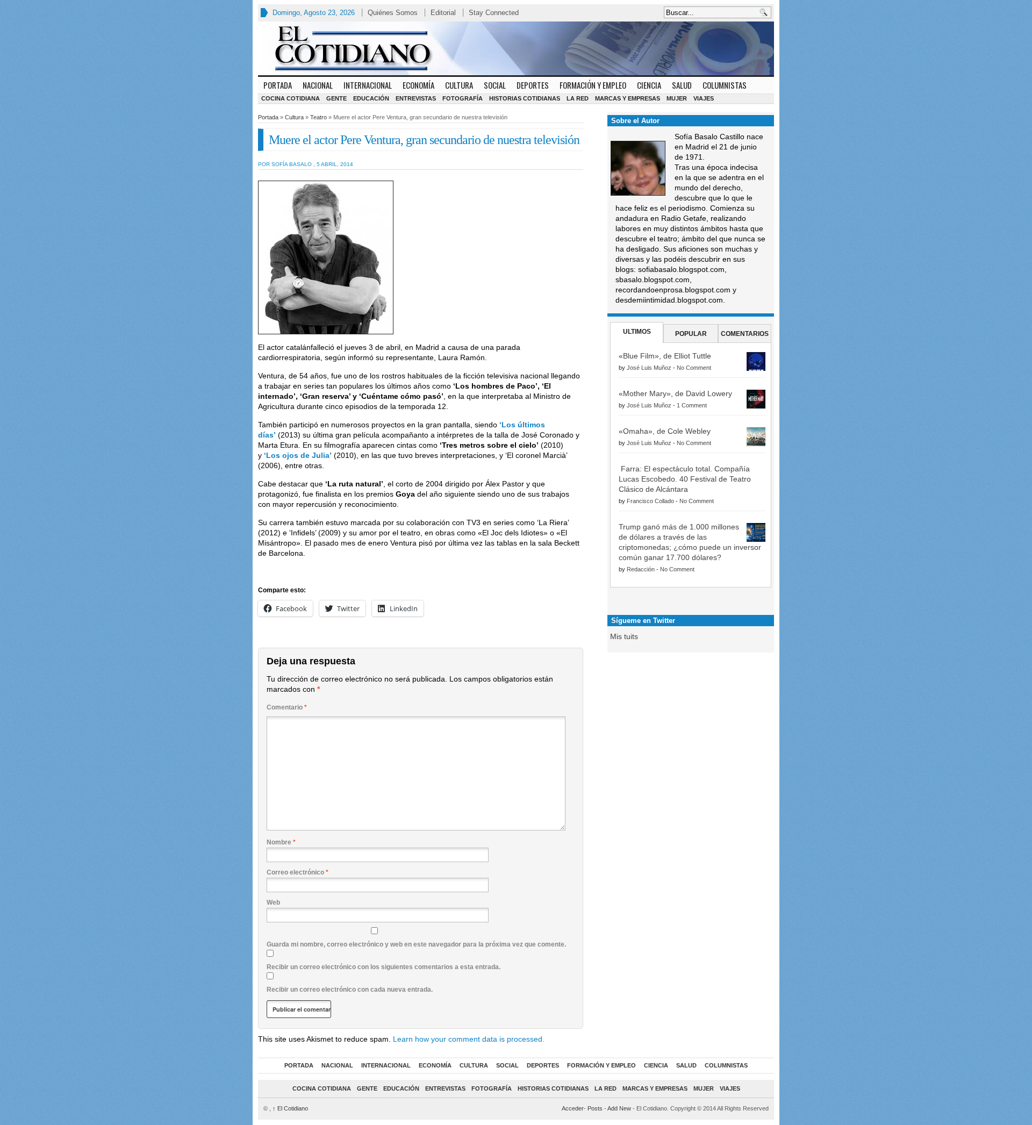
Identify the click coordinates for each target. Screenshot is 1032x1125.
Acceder (573, 1108)
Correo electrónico (297, 872)
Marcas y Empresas (627, 98)
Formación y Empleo (593, 85)
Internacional (367, 85)
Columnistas (725, 85)
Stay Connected (494, 13)
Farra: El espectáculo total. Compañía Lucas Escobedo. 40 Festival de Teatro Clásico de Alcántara (685, 478)
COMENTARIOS (745, 334)
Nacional (318, 85)
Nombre (281, 842)
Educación (371, 98)
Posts (595, 1108)
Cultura (459, 85)
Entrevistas (416, 98)
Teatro (318, 117)
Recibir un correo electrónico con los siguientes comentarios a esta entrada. (383, 967)
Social (495, 85)
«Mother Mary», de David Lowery (675, 393)
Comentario (287, 707)
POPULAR (691, 334)
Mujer (676, 98)
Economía (418, 85)
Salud (682, 85)
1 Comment (692, 405)
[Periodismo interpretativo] (516, 48)
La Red (578, 98)
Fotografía (462, 98)
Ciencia (649, 85)
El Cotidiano (290, 1108)
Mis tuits (624, 636)
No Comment (694, 367)
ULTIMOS (637, 331)
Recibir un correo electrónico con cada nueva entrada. (350, 989)
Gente (336, 98)
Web (273, 902)
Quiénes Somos (393, 13)
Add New (619, 1108)
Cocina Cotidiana (290, 98)
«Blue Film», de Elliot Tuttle (665, 356)
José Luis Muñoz (649, 367)
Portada (277, 85)
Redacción (641, 569)
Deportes (533, 85)
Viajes (703, 98)
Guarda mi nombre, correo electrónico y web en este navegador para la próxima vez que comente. (416, 944)
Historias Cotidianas (524, 98)
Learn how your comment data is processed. (468, 1039)
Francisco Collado (650, 501)
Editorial (443, 13)
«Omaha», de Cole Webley (665, 431)
